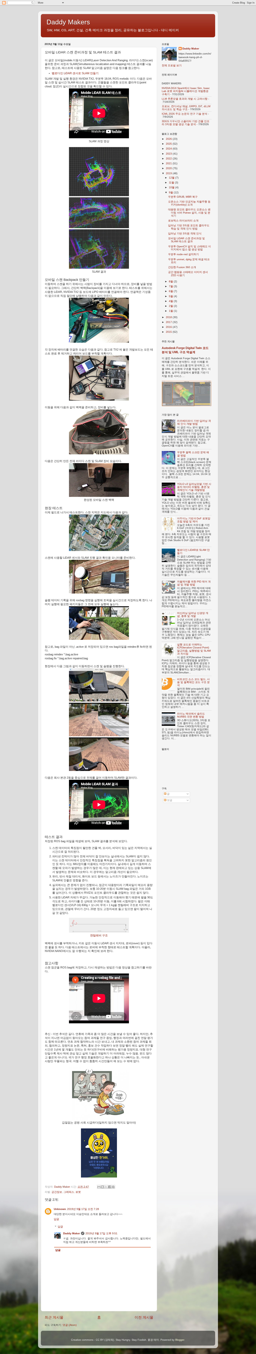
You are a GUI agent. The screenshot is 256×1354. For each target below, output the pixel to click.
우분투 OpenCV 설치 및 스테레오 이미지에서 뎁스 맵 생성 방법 (189, 248)
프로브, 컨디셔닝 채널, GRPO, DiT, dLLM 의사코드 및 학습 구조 (186, 108)
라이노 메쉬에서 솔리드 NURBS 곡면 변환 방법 (191, 715)
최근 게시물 (54, 1317)
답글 (56, 1219)
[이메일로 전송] (99, 1187)
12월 (172, 177)
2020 (169, 168)
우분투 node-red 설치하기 (183, 254)
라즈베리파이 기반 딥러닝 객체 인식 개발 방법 (194, 422)
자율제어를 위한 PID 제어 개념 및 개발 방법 (194, 583)
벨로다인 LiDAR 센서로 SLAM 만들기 (75, 73)
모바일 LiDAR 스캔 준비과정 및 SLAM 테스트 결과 (186, 240)
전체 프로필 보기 (172, 65)
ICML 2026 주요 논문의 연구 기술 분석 (184, 113)
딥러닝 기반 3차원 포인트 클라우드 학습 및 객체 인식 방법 (188, 227)
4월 (171, 301)
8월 (171, 281)
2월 (171, 306)
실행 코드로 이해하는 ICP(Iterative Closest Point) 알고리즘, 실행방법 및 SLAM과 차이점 (194, 649)
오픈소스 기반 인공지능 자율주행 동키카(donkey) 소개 (189, 203)
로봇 (78, 1192)
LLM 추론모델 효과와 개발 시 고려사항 (184, 98)
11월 (172, 182)
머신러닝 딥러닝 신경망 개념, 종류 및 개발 (192, 615)
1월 (171, 311)
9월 (171, 192)
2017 (169, 322)
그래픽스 (69, 1192)
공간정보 (57, 1192)
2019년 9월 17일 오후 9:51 (101, 1233)
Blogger (179, 1339)
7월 (171, 286)
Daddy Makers (68, 22)
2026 (169, 139)
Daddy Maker (71, 1233)
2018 (169, 317)
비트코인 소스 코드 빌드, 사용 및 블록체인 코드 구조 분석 (193, 682)
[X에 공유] (106, 1187)
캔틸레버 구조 (99, 935)
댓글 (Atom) (70, 1325)
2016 (169, 327)
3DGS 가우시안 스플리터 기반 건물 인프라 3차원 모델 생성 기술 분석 (185, 123)
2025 (169, 143)
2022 (169, 158)
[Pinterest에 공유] (113, 1187)
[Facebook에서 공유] (110, 1187)
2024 (169, 148)
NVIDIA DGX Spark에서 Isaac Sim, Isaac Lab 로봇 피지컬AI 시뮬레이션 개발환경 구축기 (186, 91)
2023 (169, 153)
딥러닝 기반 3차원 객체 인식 (184, 233)
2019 (169, 173)
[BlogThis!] (102, 1187)
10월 (172, 187)
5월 (171, 296)
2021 (169, 163)
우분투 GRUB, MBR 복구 (183, 196)
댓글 (169, 800)
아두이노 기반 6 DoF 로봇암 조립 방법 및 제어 (193, 520)
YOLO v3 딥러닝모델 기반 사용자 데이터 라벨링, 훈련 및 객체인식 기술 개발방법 (194, 487)
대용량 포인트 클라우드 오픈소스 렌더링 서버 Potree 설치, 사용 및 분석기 (189, 212)
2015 (169, 331)
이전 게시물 (144, 1317)
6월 (171, 291)
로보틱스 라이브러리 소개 (183, 220)
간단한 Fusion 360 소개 (182, 267)
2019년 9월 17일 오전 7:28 (83, 1209)
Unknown (60, 1209)
